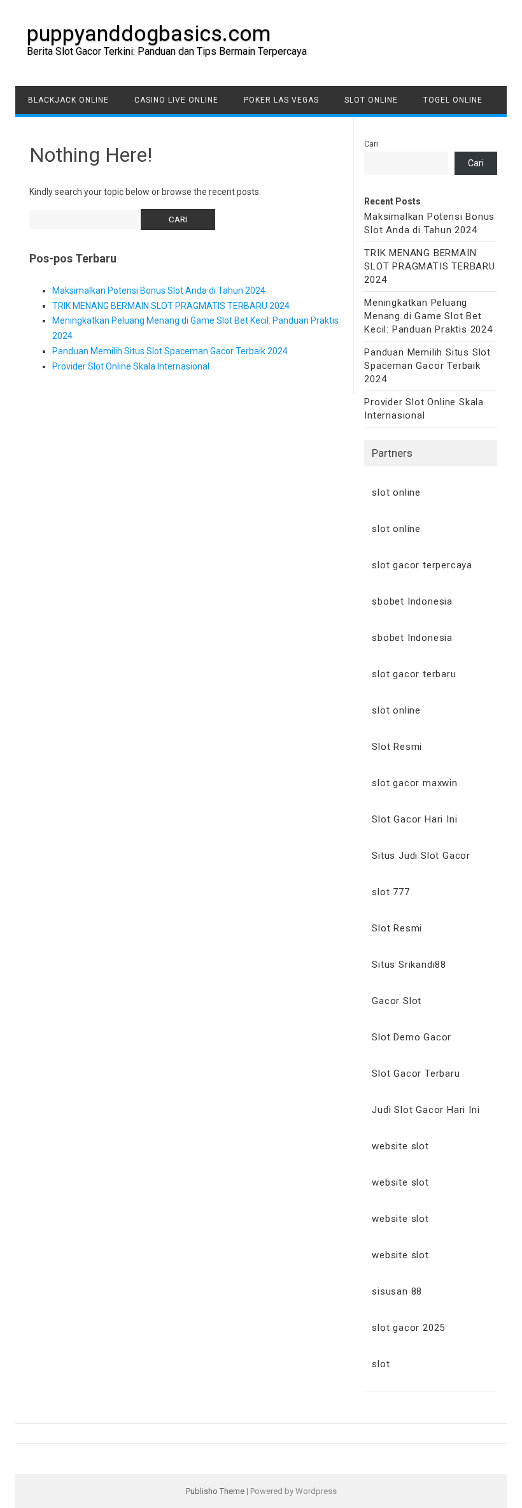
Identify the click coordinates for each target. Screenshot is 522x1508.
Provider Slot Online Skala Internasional (130, 366)
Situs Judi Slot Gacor (421, 855)
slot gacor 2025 (408, 1327)
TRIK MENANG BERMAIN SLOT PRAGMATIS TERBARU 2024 (171, 306)
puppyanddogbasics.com (149, 33)
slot (381, 1364)
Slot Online (371, 100)
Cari (371, 143)
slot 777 (390, 892)
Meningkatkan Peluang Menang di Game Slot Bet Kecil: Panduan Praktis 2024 (428, 316)
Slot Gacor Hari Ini (414, 819)
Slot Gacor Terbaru (416, 1073)
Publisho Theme (215, 1491)
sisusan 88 (397, 1291)
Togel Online (453, 100)
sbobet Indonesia (412, 601)
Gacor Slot (396, 1001)
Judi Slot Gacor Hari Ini (425, 1110)
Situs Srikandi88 (409, 964)
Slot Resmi (397, 746)
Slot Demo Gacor (411, 1037)
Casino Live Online (176, 100)
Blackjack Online (68, 100)
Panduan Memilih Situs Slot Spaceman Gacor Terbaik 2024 (170, 351)
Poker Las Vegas (281, 100)
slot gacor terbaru (414, 674)
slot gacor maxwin (415, 783)
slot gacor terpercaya (422, 565)
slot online (396, 492)
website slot (400, 1146)
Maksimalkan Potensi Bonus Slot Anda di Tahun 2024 (158, 290)
